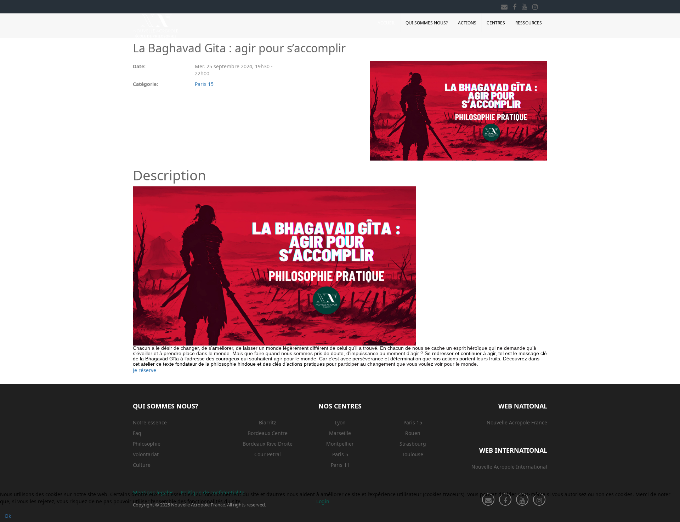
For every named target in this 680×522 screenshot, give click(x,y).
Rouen (412, 433)
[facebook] (514, 5)
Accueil (386, 23)
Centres (496, 23)
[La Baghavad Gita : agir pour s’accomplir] (458, 111)
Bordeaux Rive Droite (268, 443)
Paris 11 (340, 465)
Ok (8, 515)
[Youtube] (524, 5)
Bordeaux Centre (268, 433)
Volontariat (146, 454)
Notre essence (150, 422)
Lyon (340, 422)
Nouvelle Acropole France (517, 422)
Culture (142, 465)
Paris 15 (204, 84)
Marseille (340, 433)
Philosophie (146, 443)
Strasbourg (413, 443)
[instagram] (535, 5)
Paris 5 (340, 454)
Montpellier (340, 443)
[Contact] (504, 5)
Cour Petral (267, 454)
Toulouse (412, 454)
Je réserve (144, 370)
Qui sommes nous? (427, 23)
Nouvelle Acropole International (509, 466)
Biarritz (267, 422)
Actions (467, 23)
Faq (137, 433)
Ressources (528, 23)
